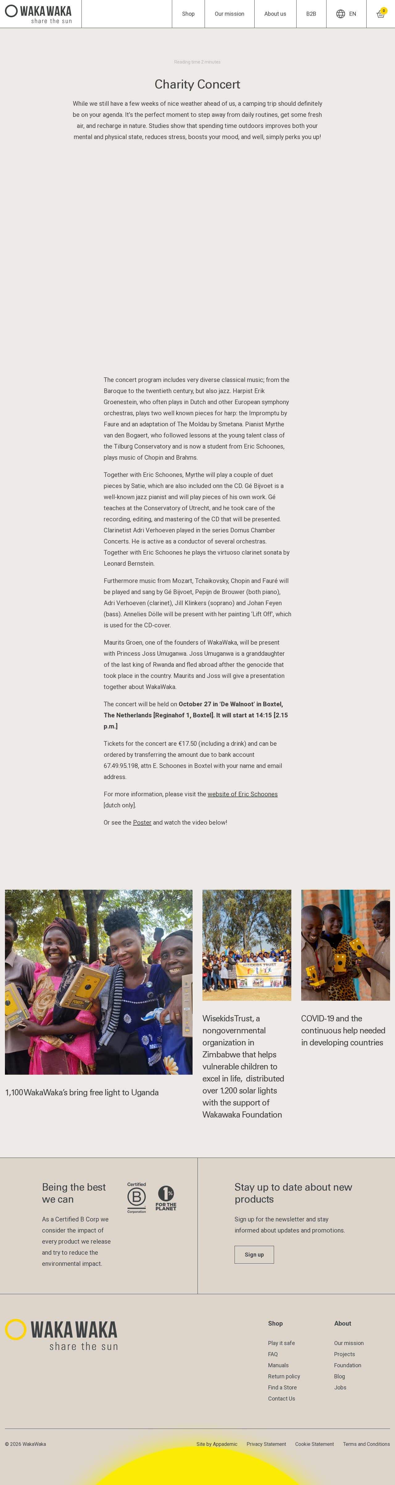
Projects (344, 1354)
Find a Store (282, 1387)
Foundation (347, 1365)
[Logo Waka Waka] (41, 14)
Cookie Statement (314, 1444)
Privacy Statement (266, 1444)
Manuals (278, 1365)
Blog (339, 1376)
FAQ (273, 1354)
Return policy (284, 1376)
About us (275, 13)
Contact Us (281, 1398)
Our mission (229, 13)
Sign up (254, 1254)
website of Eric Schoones (243, 794)
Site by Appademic (217, 1444)
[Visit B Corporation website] (136, 1198)
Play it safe (281, 1343)
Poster (142, 822)
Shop (188, 13)
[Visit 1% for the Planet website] (166, 1198)
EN (352, 13)
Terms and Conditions (366, 1444)
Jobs (340, 1387)
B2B (311, 13)
